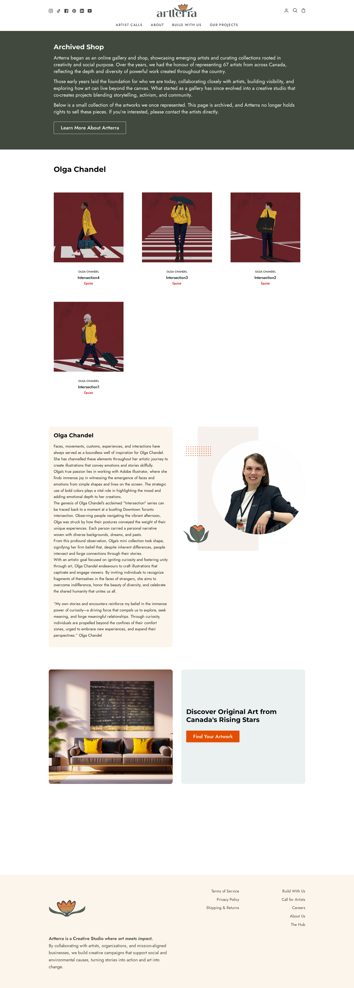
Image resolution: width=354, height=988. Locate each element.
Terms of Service (225, 891)
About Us (297, 916)
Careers (298, 907)
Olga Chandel (88, 272)
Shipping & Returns (222, 907)
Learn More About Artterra (90, 127)
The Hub (298, 924)
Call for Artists (293, 899)
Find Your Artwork (213, 736)
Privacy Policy (228, 899)
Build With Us (293, 891)
